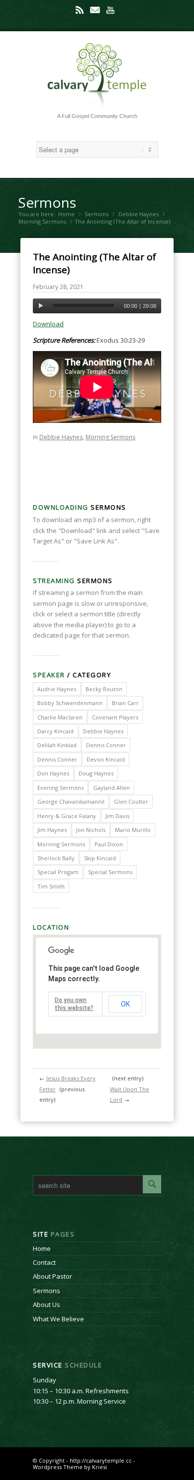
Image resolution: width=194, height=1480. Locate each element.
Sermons (47, 202)
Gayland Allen (111, 787)
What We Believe (58, 1318)
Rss (80, 10)
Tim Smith (51, 886)
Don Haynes (53, 773)
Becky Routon (104, 689)
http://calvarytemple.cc (101, 1460)
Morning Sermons (42, 221)
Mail (95, 10)
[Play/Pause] (40, 306)
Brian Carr (125, 703)
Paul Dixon (109, 844)
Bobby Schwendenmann (69, 703)
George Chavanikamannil (70, 801)
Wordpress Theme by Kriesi (70, 1467)
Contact (44, 1262)
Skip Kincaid (100, 858)
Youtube (110, 10)
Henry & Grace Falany (66, 816)
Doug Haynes (96, 773)
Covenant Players (115, 717)
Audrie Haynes (56, 689)
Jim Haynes (52, 829)
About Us (46, 1304)
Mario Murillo (133, 829)
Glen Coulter (131, 801)
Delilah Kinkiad (57, 745)
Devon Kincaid (106, 759)
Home (66, 214)
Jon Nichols (90, 829)
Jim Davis (117, 816)
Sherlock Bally (56, 858)
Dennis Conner (106, 745)
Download (48, 323)
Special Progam (58, 872)
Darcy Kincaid (55, 731)
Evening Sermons (60, 787)
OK (125, 1004)
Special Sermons (110, 872)
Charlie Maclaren (60, 717)
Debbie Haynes (138, 214)
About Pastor (52, 1276)
